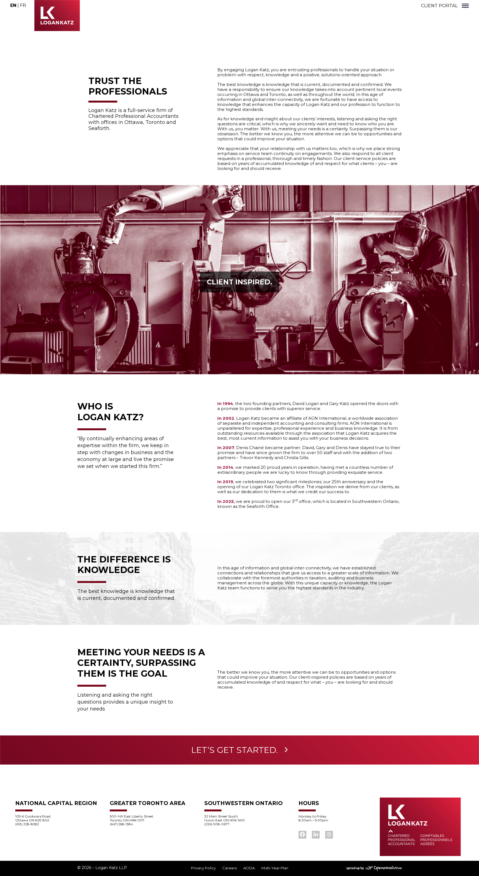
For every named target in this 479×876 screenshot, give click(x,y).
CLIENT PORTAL (439, 5)
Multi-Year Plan (274, 868)
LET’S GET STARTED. (234, 750)
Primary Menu (465, 6)
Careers (229, 868)
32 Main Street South (221, 816)
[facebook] (302, 835)
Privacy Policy (203, 868)
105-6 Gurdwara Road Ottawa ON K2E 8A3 (32, 818)
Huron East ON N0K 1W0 (224, 820)
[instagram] (329, 835)
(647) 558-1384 (121, 824)
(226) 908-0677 (217, 824)
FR (23, 5)
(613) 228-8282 (27, 824)
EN (13, 5)
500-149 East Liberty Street (131, 816)
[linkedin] (316, 835)
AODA (249, 868)
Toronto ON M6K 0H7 (127, 820)
